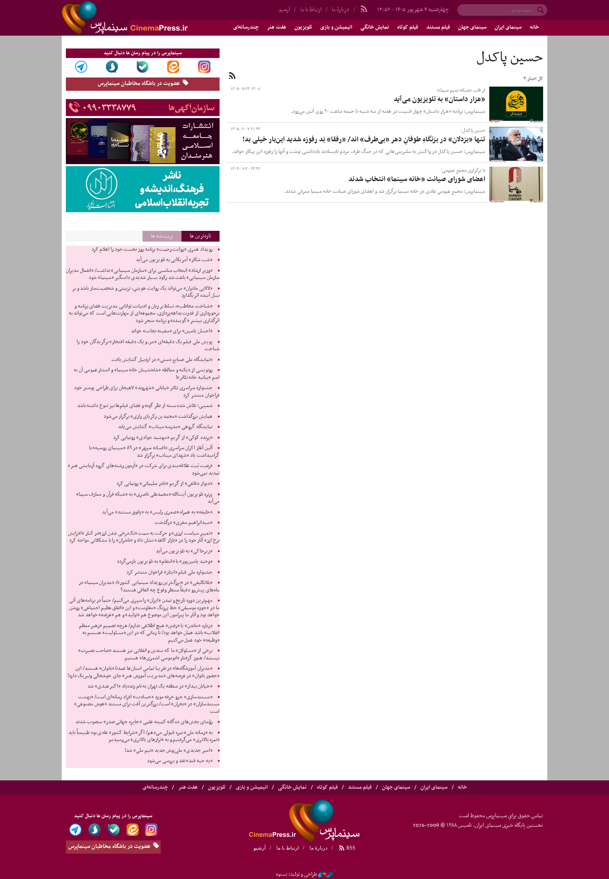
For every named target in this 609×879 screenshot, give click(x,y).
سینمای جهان (472, 27)
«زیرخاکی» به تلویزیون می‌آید (184, 551)
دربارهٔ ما (340, 10)
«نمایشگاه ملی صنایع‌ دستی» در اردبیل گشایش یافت (162, 359)
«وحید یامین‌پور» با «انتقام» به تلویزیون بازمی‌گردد (164, 561)
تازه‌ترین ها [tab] (200, 236)
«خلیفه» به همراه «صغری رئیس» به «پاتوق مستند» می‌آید (157, 512)
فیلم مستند (438, 27)
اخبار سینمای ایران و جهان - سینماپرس (144, 18)
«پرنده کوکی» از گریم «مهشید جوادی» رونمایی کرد (163, 437)
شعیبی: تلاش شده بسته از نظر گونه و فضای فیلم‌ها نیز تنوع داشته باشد (145, 405)
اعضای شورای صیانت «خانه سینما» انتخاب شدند (416, 179)
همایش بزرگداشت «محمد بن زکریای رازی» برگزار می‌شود (158, 416)
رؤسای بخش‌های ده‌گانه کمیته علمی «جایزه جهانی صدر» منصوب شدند (143, 721)
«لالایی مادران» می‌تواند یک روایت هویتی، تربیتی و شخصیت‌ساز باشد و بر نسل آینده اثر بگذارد (146, 292)
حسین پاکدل (509, 58)
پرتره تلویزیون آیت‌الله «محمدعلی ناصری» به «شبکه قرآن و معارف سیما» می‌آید (148, 498)
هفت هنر (276, 27)
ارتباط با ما (310, 10)
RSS (350, 848)
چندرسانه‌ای (246, 27)
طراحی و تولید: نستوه (296, 874)
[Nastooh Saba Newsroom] (325, 874)
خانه (534, 27)
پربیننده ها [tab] (162, 236)
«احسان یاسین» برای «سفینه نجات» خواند (172, 331)
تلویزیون (303, 27)
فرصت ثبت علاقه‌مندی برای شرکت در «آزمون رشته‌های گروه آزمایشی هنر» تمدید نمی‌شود (144, 469)
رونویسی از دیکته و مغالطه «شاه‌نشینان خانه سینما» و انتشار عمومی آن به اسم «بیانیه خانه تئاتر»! (146, 374)
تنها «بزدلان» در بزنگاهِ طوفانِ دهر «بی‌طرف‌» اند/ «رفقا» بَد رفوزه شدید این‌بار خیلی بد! (363, 139)
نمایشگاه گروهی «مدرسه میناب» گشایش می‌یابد (165, 426)
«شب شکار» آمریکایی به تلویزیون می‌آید (174, 259)
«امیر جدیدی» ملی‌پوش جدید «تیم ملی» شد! (168, 750)
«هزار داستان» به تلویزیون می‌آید (439, 99)
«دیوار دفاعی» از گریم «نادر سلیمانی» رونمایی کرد (164, 483)
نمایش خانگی (374, 27)
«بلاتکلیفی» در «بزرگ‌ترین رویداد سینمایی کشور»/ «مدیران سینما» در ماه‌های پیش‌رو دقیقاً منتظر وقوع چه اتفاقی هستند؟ (149, 586)
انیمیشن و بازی (336, 27)
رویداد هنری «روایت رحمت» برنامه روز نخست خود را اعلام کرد (152, 249)
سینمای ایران (508, 27)
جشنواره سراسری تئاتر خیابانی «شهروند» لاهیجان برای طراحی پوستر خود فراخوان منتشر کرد (146, 391)
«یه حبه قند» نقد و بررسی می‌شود (179, 760)
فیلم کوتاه (407, 27)
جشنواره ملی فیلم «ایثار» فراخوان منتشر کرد (169, 572)
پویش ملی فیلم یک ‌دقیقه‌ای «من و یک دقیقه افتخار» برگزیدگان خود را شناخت (148, 345)
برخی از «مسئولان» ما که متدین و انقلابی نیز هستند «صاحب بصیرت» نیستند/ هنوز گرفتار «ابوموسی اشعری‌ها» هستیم (149, 654)
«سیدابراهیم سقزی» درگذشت (183, 522)
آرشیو (284, 10)
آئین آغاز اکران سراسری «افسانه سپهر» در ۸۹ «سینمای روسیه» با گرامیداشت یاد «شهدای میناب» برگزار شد (154, 451)
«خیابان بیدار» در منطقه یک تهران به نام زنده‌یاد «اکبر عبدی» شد (150, 686)
